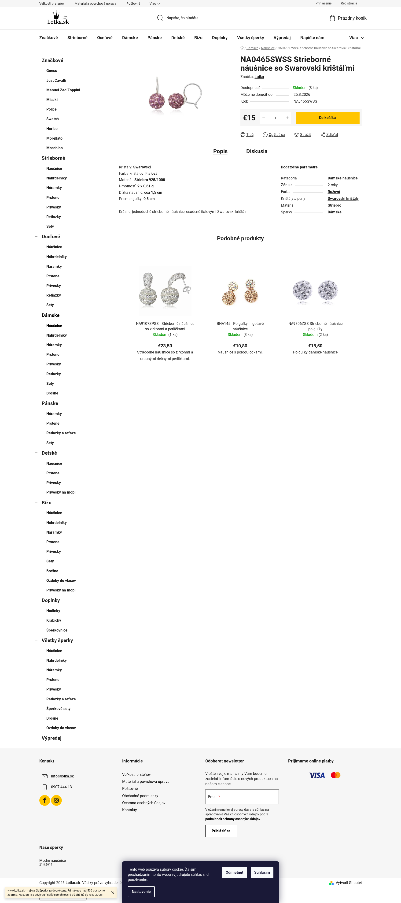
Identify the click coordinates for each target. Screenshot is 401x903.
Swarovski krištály (343, 198)
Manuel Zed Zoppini (63, 90)
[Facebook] (44, 800)
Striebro (334, 205)
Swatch (52, 119)
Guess (51, 70)
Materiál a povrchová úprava (95, 3)
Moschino (54, 148)
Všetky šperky (57, 640)
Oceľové (51, 236)
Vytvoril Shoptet (349, 883)
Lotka (259, 76)
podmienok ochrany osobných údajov (232, 819)
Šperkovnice (56, 630)
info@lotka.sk (62, 776)
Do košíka (327, 117)
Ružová (334, 192)
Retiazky (53, 217)
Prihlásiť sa (221, 831)
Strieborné (53, 158)
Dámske (50, 315)
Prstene (52, 197)
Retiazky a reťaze (61, 433)
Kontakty (129, 810)
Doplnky (51, 600)
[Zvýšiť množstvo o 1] (287, 118)
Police (51, 109)
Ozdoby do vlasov (61, 580)
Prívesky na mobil (61, 492)
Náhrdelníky (56, 178)
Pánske (50, 403)
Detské (49, 453)
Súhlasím (262, 872)
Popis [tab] (220, 151)
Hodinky (53, 611)
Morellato (54, 138)
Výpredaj (51, 738)
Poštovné (133, 3)
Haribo (52, 128)
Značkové (52, 60)
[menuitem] (49, 38)
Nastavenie (141, 891)
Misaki (52, 99)
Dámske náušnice (343, 178)
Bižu (47, 502)
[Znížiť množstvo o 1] (263, 118)
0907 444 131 (62, 787)
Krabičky (53, 620)
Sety (50, 226)
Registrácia (349, 3)
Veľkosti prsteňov (52, 3)
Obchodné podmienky (140, 796)
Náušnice (54, 168)
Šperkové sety (58, 708)
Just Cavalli (56, 80)
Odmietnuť (234, 872)
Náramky (54, 188)
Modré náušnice (52, 860)
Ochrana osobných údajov (144, 803)
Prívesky (53, 207)
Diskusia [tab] (257, 151)
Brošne (52, 393)
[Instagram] (56, 800)
